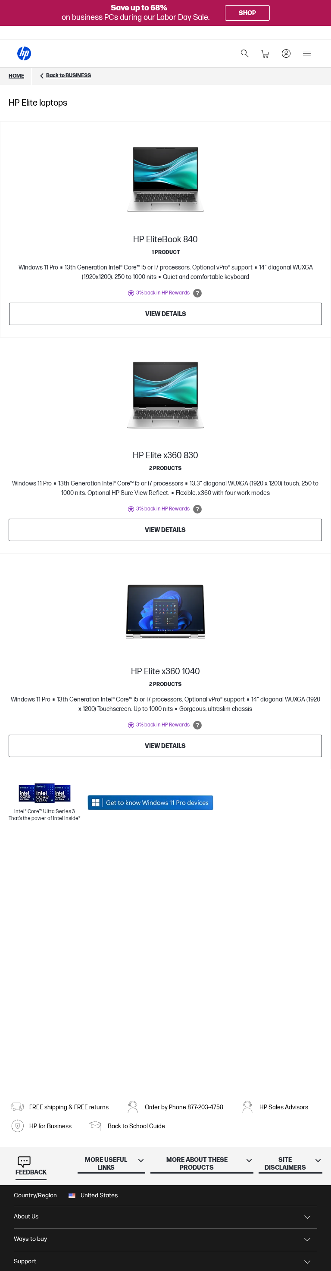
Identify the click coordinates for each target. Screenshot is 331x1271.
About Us (26, 1216)
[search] (244, 53)
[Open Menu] (307, 53)
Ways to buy (30, 1239)
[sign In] (286, 53)
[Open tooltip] (197, 293)
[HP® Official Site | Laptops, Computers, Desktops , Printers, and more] (24, 53)
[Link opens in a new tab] (150, 802)
